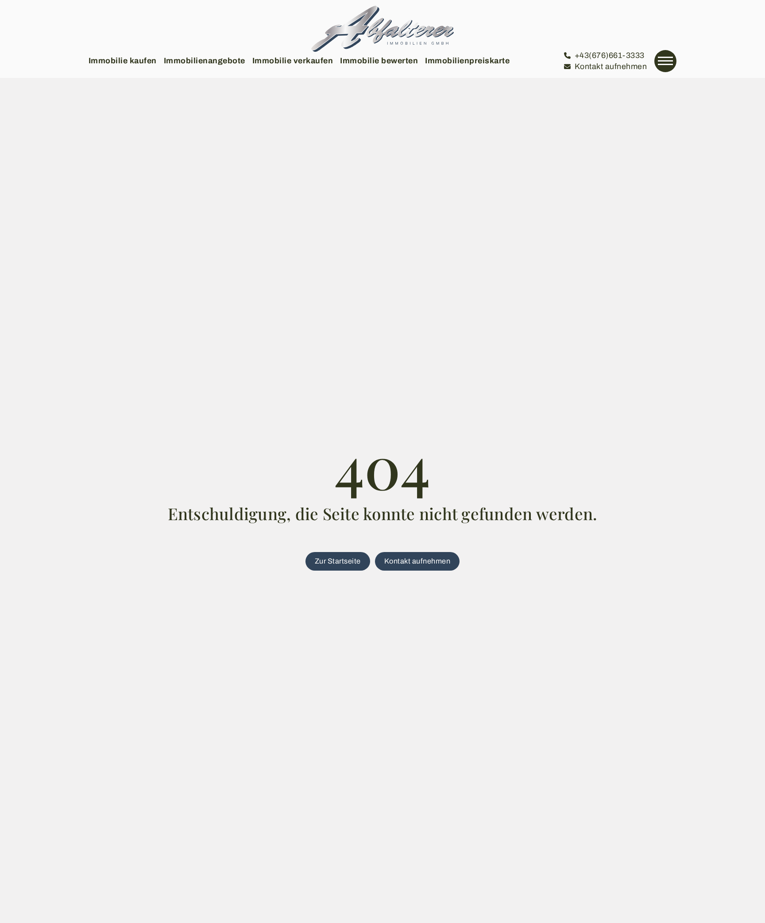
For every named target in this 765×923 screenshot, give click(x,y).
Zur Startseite (338, 561)
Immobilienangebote (204, 60)
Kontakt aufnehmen (417, 561)
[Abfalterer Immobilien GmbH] (382, 29)
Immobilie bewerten (379, 60)
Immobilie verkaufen (292, 60)
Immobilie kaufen (123, 60)
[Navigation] (665, 61)
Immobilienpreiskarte (467, 60)
